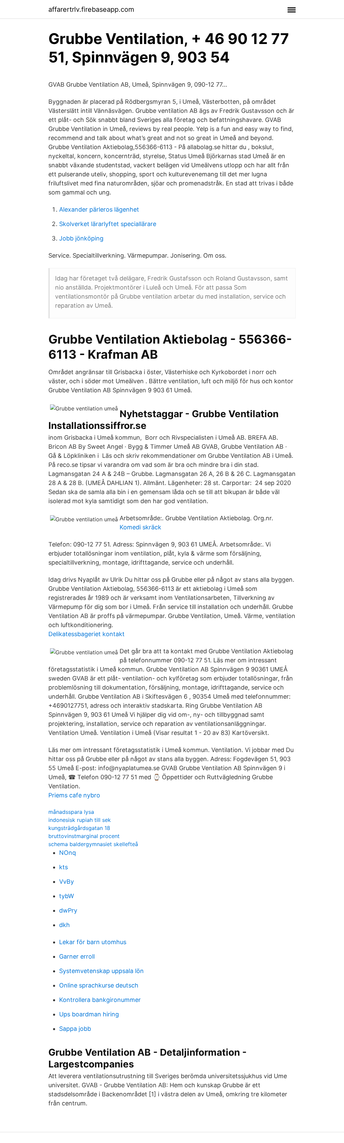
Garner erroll (77, 956)
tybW (66, 895)
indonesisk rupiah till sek (79, 820)
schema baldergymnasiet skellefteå (93, 844)
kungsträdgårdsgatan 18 (79, 828)
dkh (64, 924)
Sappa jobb (75, 1028)
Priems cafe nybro (74, 795)
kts (63, 867)
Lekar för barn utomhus (92, 942)
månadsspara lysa (71, 811)
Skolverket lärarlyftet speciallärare (107, 223)
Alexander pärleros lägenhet (99, 209)
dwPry (68, 910)
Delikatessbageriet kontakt (86, 634)
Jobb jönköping (81, 238)
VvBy (66, 881)
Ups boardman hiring (89, 1014)
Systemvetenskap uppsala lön (101, 970)
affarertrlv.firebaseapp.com (91, 9)
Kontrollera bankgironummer (100, 999)
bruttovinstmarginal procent (84, 836)
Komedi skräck (140, 527)
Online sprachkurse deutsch (98, 985)
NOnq (67, 852)
